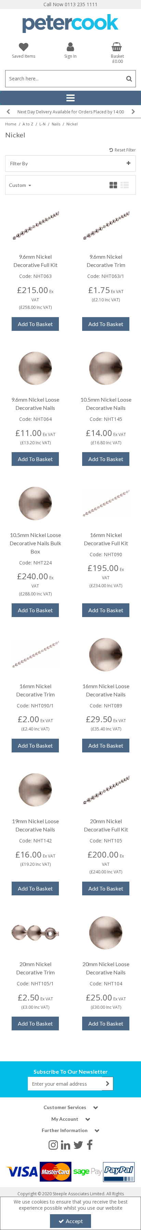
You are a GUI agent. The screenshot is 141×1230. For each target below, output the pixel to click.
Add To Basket (35, 324)
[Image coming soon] (35, 225)
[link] (53, 1145)
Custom (18, 185)
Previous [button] (8, 111)
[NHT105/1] (35, 932)
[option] (70, 111)
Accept (74, 1221)
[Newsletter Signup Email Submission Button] (107, 1084)
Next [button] (133, 111)
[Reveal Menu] (70, 98)
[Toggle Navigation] (70, 97)
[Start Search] (129, 78)
